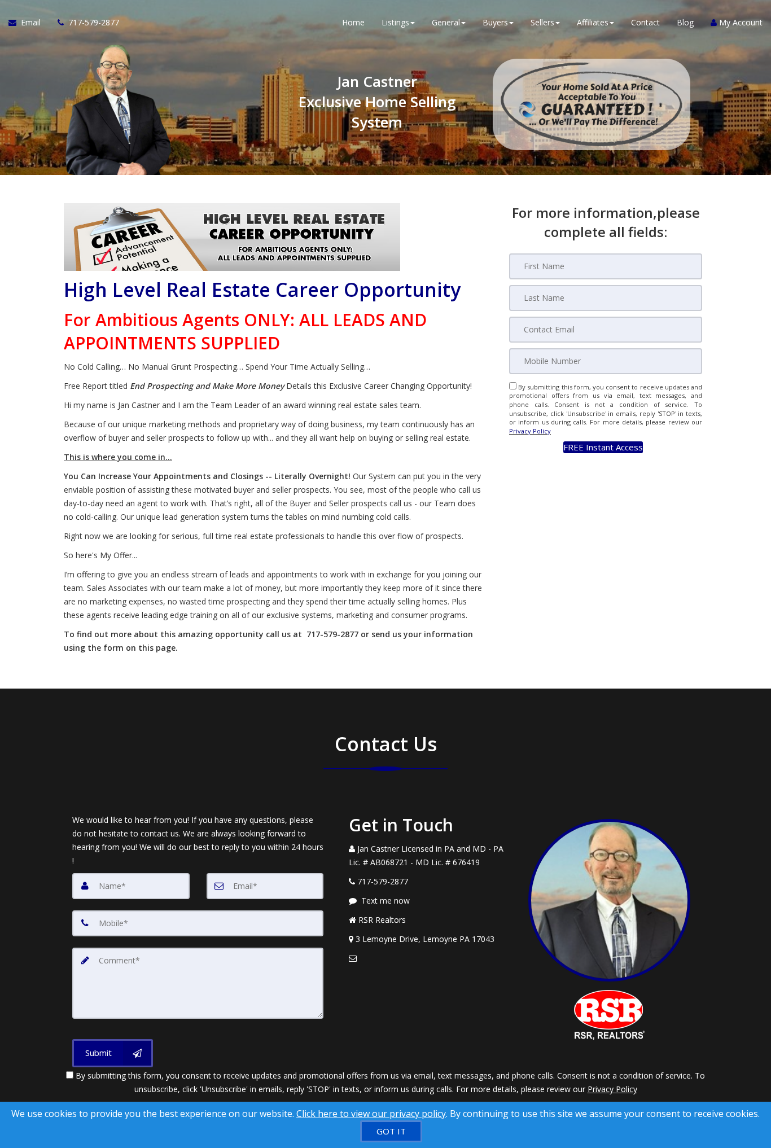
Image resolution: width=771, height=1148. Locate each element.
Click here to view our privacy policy (371, 1113)
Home (353, 22)
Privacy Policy (530, 431)
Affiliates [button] (592, 22)
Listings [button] (395, 22)
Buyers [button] (495, 22)
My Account (740, 22)
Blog (685, 22)
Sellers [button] (542, 22)
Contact (645, 22)
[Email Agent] (430, 958)
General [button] (446, 22)
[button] (603, 447)
